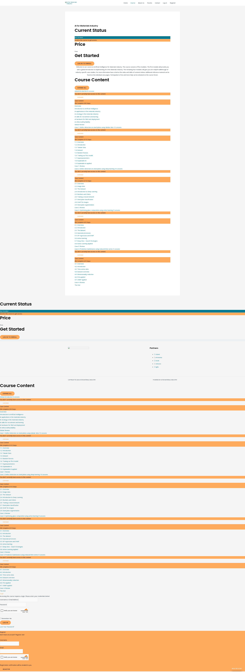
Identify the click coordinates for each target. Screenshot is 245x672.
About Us (141, 3)
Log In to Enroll (84, 63)
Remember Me (6, 618)
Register (173, 3)
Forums (149, 3)
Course (133, 3)
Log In (165, 3)
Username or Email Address (9, 600)
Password (3, 605)
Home (126, 3)
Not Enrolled (79, 37)
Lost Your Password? (7, 627)
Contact (157, 3)
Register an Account (6, 637)
